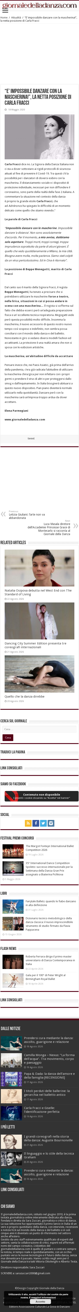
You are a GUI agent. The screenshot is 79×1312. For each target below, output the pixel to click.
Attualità (16, 17)
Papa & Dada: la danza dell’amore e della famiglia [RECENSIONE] (49, 1075)
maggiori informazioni (43, 1297)
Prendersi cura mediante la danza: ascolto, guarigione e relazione (48, 1040)
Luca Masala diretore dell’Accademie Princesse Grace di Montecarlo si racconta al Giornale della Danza (49, 528)
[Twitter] (43, 823)
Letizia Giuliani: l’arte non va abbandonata (27, 515)
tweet (31, 438)
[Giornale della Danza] (39, 6)
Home (4, 17)
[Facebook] (35, 823)
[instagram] (51, 823)
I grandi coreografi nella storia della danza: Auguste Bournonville (48, 1138)
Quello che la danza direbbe (24, 696)
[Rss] (28, 823)
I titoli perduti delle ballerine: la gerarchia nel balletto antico (47, 1093)
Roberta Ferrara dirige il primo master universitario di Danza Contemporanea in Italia (50, 960)
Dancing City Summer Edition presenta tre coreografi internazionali (35, 645)
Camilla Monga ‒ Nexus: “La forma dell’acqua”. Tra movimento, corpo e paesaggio (49, 1059)
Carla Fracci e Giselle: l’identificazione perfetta (41, 1110)
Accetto (40, 1301)
